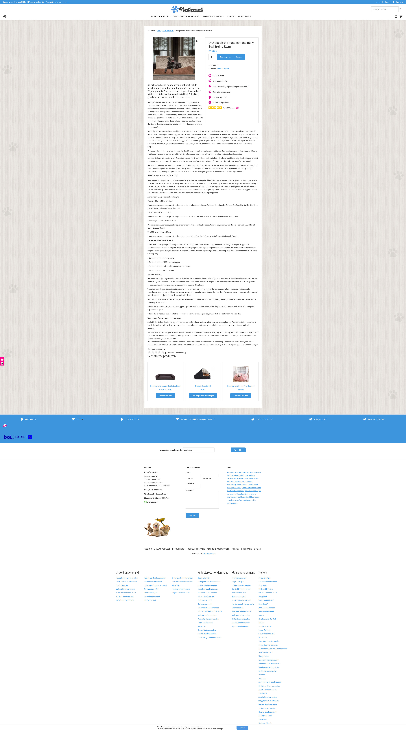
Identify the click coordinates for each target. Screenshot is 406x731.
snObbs (250, 497)
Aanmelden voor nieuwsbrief (171, 450)
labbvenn (237, 491)
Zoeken (401, 9)
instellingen (220, 729)
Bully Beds (262, 585)
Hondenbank (239, 481)
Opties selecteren (165, 396)
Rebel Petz (176, 585)
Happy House (253, 478)
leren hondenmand (251, 491)
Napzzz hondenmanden (125, 600)
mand (232, 494)
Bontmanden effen (151, 589)
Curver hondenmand (152, 596)
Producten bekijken (241, 396)
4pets (229, 472)
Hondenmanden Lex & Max (269, 667)
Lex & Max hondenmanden (126, 581)
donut (242, 478)
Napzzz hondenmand (206, 596)
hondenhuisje (232, 485)
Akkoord (242, 728)
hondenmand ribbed (234, 488)
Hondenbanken (150, 600)
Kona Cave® (263, 604)
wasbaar (230, 503)
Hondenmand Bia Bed (267, 619)
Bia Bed (261, 622)
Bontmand (262, 719)
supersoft (243, 500)
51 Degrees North (265, 715)
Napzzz (261, 615)
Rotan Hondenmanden (153, 581)
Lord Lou (261, 678)
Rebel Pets (202, 626)
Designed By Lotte (233, 478)
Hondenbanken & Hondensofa (210, 611)
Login (378, 2)
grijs (246, 478)
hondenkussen (242, 485)
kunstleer (230, 491)
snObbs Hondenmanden (125, 589)
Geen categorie (168, 31)
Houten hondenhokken (181, 589)
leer (242, 491)
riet (245, 497)
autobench (242, 472)
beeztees (250, 472)
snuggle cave (231, 500)
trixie (254, 500)
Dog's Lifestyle (122, 585)
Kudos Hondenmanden (207, 615)
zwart (235, 503)
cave (246, 475)
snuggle (256, 497)
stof (238, 500)
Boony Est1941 (264, 630)
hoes (228, 481)
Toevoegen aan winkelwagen (231, 57)
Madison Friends (264, 723)
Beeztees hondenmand (267, 581)
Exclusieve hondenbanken (268, 660)
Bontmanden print (151, 593)
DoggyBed (262, 596)
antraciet (234, 472)
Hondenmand (253, 485)
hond (232, 481)
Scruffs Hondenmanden (207, 634)
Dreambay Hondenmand (241, 600)
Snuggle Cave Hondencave (268, 701)
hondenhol (248, 481)
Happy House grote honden (127, 578)
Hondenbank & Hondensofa (243, 604)
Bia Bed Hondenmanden (207, 593)
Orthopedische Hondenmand (155, 585)
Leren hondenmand (205, 622)
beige (256, 472)
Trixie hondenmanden (267, 708)
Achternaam (207, 479)
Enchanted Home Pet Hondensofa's (272, 648)
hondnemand (256, 488)
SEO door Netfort (209, 554)
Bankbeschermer (265, 626)
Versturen (192, 515)
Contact (388, 2)
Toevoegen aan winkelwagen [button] (203, 396)
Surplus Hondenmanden (181, 593)
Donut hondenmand (266, 600)
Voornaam (189, 479)
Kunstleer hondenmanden (126, 593)
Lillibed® (261, 675)
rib (238, 497)
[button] (197, 41)
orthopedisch (240, 494)
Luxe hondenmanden (266, 607)
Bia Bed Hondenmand (124, 596)
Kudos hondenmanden (267, 671)
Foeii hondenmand (239, 578)
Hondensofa (246, 488)
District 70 (262, 637)
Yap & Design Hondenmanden (209, 637)
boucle (232, 475)
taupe (249, 500)
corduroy (252, 475)
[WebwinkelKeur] (5, 425)
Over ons (399, 2)
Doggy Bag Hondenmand (268, 645)
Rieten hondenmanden (241, 619)
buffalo (242, 475)
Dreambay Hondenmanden (182, 578)
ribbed (241, 497)
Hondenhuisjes (237, 607)
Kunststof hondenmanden (182, 581)
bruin (237, 475)
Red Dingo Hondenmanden (154, 578)
